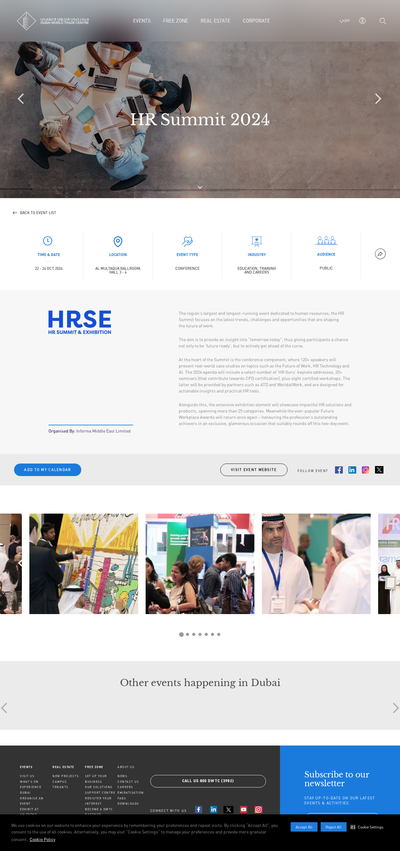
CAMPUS (59, 781)
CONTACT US (128, 781)
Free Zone (94, 767)
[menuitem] (36, 767)
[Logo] (60, 21)
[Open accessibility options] (362, 21)
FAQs (122, 798)
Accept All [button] (304, 827)
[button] (368, 827)
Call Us (208, 781)
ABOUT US (126, 767)
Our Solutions (98, 787)
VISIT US (27, 776)
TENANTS (60, 787)
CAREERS (125, 787)
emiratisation (131, 792)
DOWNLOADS (128, 803)
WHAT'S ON (29, 781)
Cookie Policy (42, 839)
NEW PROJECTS (65, 776)
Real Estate (63, 767)
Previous (23, 563)
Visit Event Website (254, 469)
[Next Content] (376, 99)
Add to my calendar (47, 469)
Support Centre (100, 792)
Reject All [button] (334, 827)
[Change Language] (345, 21)
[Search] (383, 21)
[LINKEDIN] (213, 809)
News (122, 776)
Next (376, 563)
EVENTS (26, 767)
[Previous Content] (23, 99)
